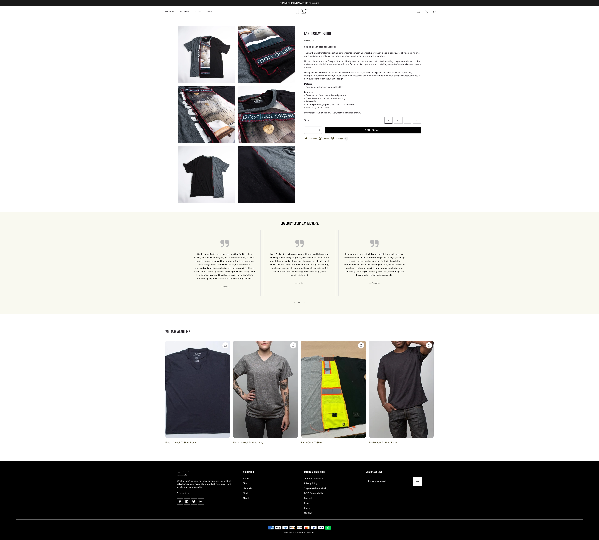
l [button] (407, 120)
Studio (246, 493)
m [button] (398, 120)
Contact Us (183, 493)
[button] (418, 11)
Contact (308, 513)
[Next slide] (304, 302)
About (246, 498)
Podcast (308, 498)
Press (307, 508)
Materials (247, 488)
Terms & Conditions (313, 478)
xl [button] (417, 120)
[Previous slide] (294, 302)
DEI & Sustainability (313, 493)
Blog (306, 503)
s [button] (388, 120)
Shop (245, 483)
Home (246, 478)
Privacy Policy (310, 483)
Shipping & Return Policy (316, 488)
